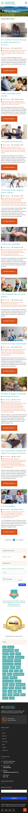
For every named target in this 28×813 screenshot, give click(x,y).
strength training (19, 203)
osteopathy (6, 151)
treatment (22, 53)
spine (8, 306)
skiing (18, 202)
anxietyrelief (8, 249)
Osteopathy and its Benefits (11, 141)
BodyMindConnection (5, 460)
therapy (14, 255)
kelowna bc (3, 252)
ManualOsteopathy (5, 464)
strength (23, 410)
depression (16, 460)
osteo (2, 151)
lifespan (18, 409)
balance (15, 198)
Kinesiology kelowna (20, 352)
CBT (12, 249)
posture (15, 151)
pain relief (11, 151)
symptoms (9, 53)
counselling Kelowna (10, 251)
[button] (26, 2)
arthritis (11, 401)
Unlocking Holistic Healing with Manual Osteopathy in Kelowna (13, 452)
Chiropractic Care (4, 303)
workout (3, 54)
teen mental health (5, 517)
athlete (6, 50)
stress (5, 53)
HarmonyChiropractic (5, 461)
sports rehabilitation (11, 203)
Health (11, 671)
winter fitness (18, 205)
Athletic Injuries (8, 349)
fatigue (14, 50)
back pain (10, 147)
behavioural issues (10, 101)
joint (2, 463)
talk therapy (9, 254)
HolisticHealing (18, 406)
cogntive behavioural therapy (20, 249)
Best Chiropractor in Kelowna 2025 (14, 636)
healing (16, 251)
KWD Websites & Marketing (18, 806)
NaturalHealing (13, 464)
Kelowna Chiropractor (5, 51)
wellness (3, 152)
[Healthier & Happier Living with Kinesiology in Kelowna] (14, 384)
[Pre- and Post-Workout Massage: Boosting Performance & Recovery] (14, 30)
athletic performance (16, 349)
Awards (4, 738)
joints (25, 50)
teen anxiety (15, 254)
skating (15, 202)
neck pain (22, 51)
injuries (22, 50)
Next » (21, 539)
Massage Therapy (20, 684)
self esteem (3, 104)
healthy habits (13, 404)
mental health (9, 252)
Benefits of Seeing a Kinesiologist (14, 344)
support (10, 694)
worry (22, 255)
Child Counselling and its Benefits (11, 94)
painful (2, 53)
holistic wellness (10, 406)
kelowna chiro (13, 677)
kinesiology (18, 199)
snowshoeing (4, 203)
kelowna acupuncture (19, 674)
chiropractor (17, 660)
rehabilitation (18, 353)
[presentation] (12, 579)
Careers (4, 747)
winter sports (24, 205)
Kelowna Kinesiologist (18, 407)
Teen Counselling (8, 506)
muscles (17, 51)
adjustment (4, 147)
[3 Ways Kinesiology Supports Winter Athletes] (14, 180)
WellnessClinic (10, 467)
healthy (7, 404)
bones (16, 302)
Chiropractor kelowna (5, 148)
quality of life (18, 410)
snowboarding (23, 202)
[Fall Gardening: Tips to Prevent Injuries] (14, 284)
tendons (14, 53)
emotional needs (4, 103)
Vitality (5, 467)
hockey (6, 199)
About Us (4, 736)
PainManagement (5, 465)
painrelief (11, 465)
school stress (11, 514)
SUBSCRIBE (22, 584)
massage (14, 150)
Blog (3, 744)
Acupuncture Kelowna (8, 650)
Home (3, 733)
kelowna (14, 103)
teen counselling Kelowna (6, 255)
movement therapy (5, 201)
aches (3, 50)
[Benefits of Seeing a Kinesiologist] (14, 334)
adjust (16, 650)
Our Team (4, 741)
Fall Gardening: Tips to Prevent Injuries (13, 295)
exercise (10, 50)
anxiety (3, 101)
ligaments (15, 305)
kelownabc (13, 51)
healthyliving (19, 404)
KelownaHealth (13, 463)
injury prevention (12, 199)
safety (2, 254)
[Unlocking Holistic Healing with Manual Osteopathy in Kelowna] (14, 441)
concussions (18, 148)
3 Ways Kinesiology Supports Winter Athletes (12, 191)
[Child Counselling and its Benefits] (14, 83)
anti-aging (7, 401)
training (18, 53)
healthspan (3, 404)
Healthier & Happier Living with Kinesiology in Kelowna (13, 395)
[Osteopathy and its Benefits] (14, 131)
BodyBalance (16, 458)
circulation (13, 148)
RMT (15, 691)
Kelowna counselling (5, 513)
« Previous (7, 539)
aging (3, 401)
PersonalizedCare (17, 465)
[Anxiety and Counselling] (14, 234)
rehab (14, 353)
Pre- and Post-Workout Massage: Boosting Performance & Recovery (14, 42)
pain (2, 306)
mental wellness (16, 252)
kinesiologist (8, 409)
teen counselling (4, 516)
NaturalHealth (19, 464)
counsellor (21, 101)
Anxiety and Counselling (10, 244)
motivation (22, 252)
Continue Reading (8, 70)
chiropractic (20, 302)
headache (18, 50)
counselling (16, 101)
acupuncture (11, 647)
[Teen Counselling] (14, 496)
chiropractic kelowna (16, 147)
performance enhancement (7, 202)
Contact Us (5, 750)
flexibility (3, 199)
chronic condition (4, 350)
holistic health (4, 406)
